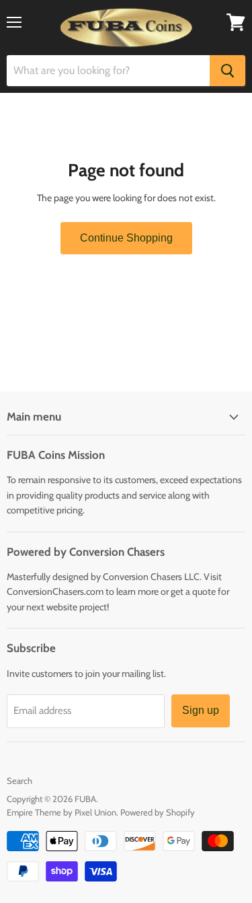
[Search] (227, 70)
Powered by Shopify (157, 812)
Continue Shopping (126, 238)
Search (19, 780)
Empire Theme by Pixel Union (61, 812)
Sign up (200, 710)
